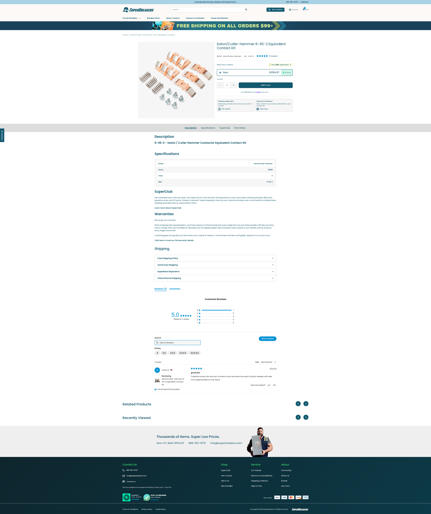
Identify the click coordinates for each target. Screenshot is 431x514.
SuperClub (225, 127)
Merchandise (227, 486)
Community (286, 470)
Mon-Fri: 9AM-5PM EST (170, 443)
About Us (285, 475)
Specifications (208, 127)
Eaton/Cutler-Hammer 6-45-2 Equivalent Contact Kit (173, 382)
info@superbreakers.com (226, 443)
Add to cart (265, 85)
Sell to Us (225, 481)
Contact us (131, 482)
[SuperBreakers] (138, 9)
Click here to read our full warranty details (174, 240)
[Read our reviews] (155, 497)
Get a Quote (226, 475)
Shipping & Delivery (259, 481)
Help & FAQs (256, 486)
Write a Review (269, 339)
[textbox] (178, 342)
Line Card (285, 486)
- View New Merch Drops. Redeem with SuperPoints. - (215, 2)
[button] (267, 56)
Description (191, 127)
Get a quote (226, 109)
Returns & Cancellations (261, 475)
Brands (284, 481)
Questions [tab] (174, 289)
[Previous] (298, 403)
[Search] (246, 9)
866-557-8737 (197, 443)
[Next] (305, 403)
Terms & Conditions (130, 509)
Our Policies (256, 470)
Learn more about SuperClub (168, 208)
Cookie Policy (160, 509)
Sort (257, 362)
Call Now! (304, 2)
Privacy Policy (147, 509)
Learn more (264, 109)
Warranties (239, 127)
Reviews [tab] (161, 289)
